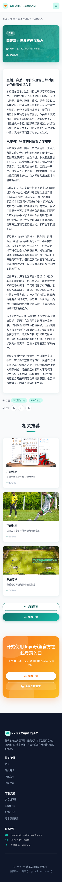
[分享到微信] (14, 408)
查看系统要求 (33, 686)
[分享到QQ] (28, 408)
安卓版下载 (10, 799)
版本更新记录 (11, 818)
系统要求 (9, 783)
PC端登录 (10, 812)
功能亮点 (9, 770)
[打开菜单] (56, 6)
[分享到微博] (21, 408)
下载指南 (9, 776)
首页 (5, 18)
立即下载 (33, 617)
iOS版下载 (10, 805)
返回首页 (33, 606)
